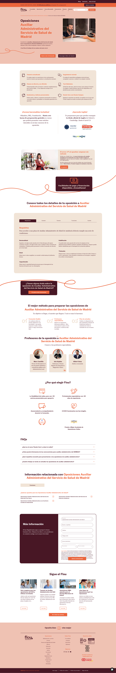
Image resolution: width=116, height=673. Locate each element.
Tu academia (32, 10)
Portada (22, 15)
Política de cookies (64, 670)
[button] (112, 669)
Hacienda (48, 648)
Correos (48, 640)
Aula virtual (92, 1)
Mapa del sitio (85, 670)
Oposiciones (40, 9)
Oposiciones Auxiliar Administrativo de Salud (37, 15)
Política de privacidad (75, 670)
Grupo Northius (64, 550)
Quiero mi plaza (90, 5)
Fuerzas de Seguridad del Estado (48, 642)
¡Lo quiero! (64, 167)
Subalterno (48, 657)
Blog (79, 1)
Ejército (48, 644)
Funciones (32, 485)
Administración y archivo (48, 638)
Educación (48, 646)
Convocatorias (58, 10)
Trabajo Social (48, 659)
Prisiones (48, 661)
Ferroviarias (48, 652)
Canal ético (67, 642)
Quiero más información (47, 55)
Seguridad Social (48, 656)
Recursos (65, 10)
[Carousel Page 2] (58, 336)
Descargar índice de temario (67, 55)
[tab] (27, 220)
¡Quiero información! (77, 558)
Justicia (48, 650)
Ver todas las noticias (58, 614)
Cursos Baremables (49, 10)
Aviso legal (54, 670)
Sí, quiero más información (39, 292)
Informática (48, 663)
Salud (26, 15)
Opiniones (70, 10)
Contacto (84, 1)
